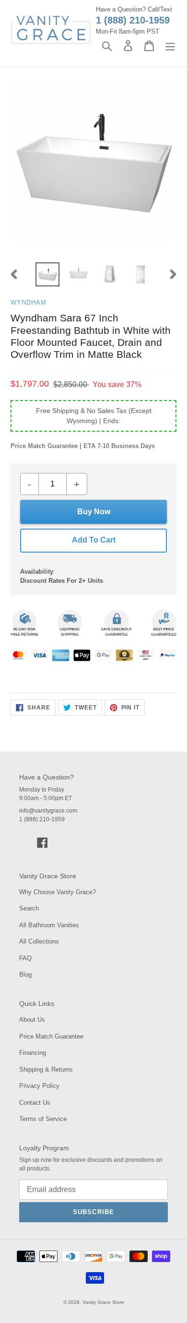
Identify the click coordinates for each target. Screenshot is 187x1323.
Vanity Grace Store (103, 1302)
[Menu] (170, 45)
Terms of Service (43, 1118)
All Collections (39, 941)
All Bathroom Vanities (49, 925)
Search (29, 908)
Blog (25, 974)
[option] (47, 274)
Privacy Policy (39, 1085)
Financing (32, 1052)
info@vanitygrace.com (48, 810)
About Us (32, 1019)
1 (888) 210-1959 (133, 20)
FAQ (25, 958)
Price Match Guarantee (51, 1036)
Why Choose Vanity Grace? (57, 892)
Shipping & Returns (46, 1069)
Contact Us (34, 1102)
